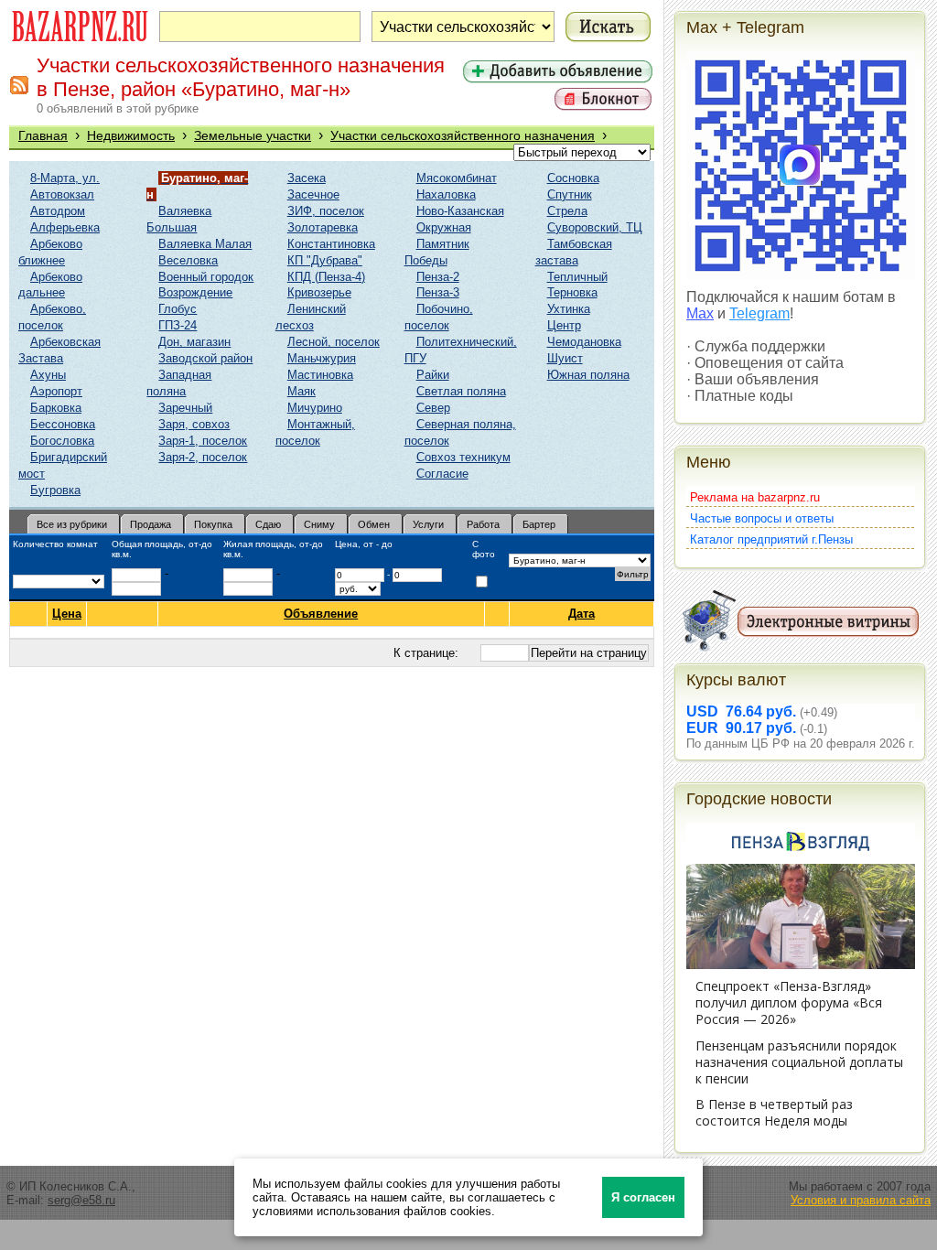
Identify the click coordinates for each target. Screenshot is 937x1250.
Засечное (313, 194)
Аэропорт (56, 391)
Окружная (443, 227)
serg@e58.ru (81, 1200)
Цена (66, 613)
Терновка (572, 292)
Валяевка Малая (205, 244)
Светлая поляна (461, 391)
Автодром (57, 211)
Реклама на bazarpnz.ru (755, 497)
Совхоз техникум (463, 457)
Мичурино (314, 408)
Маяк (301, 391)
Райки (432, 375)
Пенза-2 (437, 277)
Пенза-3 (437, 292)
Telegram (759, 313)
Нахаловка (446, 194)
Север (433, 408)
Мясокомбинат (456, 178)
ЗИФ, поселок (325, 211)
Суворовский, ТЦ (594, 227)
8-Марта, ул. (65, 178)
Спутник (569, 194)
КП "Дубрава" (324, 260)
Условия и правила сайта (861, 1200)
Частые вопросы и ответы (762, 518)
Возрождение (195, 292)
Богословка (62, 440)
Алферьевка (65, 227)
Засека (306, 178)
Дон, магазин (194, 342)
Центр (564, 325)
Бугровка (55, 490)
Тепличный (577, 277)
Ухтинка (568, 309)
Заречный (185, 408)
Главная (43, 135)
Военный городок (205, 277)
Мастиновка (320, 375)
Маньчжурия (321, 358)
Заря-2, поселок (202, 457)
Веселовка (188, 260)
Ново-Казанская (460, 211)
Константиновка (331, 244)
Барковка (55, 408)
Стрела (567, 211)
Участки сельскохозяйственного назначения (462, 135)
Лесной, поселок (333, 342)
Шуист (565, 358)
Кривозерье (319, 292)
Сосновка (573, 178)
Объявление (321, 613)
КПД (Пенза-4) (326, 277)
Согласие (442, 473)
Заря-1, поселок (202, 440)
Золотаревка (322, 227)
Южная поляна (588, 375)
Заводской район (205, 358)
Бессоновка (62, 424)
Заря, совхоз (194, 424)
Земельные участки (252, 135)
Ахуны (48, 375)
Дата (581, 613)
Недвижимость (131, 135)
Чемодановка (584, 342)
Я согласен (643, 1197)
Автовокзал (62, 194)
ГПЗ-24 (177, 325)
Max (700, 313)
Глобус (177, 309)
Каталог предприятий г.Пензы (771, 539)
